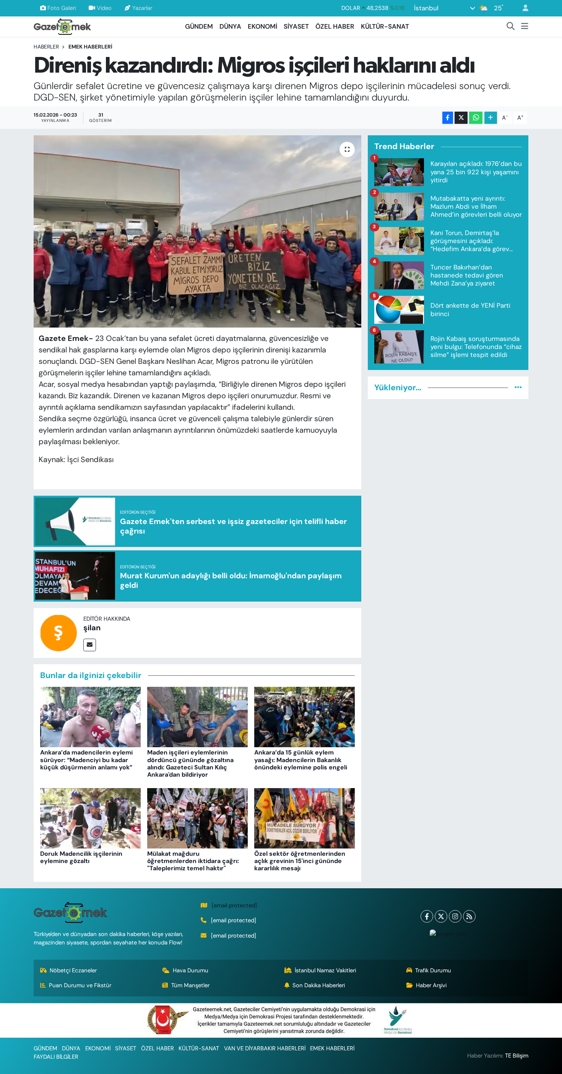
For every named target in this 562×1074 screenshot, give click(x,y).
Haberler (46, 46)
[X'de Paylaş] (461, 118)
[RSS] (469, 916)
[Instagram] (455, 916)
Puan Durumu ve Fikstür (80, 985)
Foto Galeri (61, 8)
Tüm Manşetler (190, 985)
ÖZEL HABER (334, 26)
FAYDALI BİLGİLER (56, 1057)
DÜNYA (230, 26)
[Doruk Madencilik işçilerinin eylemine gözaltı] (90, 817)
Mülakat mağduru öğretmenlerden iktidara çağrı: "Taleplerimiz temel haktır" (193, 861)
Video (104, 8)
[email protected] (234, 905)
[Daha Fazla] (490, 118)
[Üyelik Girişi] (522, 8)
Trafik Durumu (433, 970)
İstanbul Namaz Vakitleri (325, 970)
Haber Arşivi (431, 985)
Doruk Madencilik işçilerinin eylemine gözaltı (81, 857)
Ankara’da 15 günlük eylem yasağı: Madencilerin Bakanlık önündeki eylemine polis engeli (300, 759)
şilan (92, 628)
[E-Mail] (89, 645)
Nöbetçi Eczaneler (73, 970)
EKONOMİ (262, 26)
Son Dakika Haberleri (318, 985)
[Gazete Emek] (62, 25)
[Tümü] (518, 387)
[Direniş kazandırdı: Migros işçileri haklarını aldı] (197, 231)
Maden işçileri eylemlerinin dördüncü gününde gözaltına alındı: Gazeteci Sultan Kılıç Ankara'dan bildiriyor (190, 763)
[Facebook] (427, 916)
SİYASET (296, 26)
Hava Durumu (190, 970)
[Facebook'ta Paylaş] (447, 118)
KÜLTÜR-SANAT (385, 26)
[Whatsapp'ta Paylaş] (475, 118)
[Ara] (511, 27)
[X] (441, 916)
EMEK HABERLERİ (90, 46)
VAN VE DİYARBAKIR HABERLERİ (264, 1048)
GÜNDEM (199, 26)
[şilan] (58, 632)
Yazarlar (142, 8)
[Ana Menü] (524, 27)
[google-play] (448, 933)
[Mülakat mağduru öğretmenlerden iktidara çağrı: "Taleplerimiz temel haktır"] (197, 817)
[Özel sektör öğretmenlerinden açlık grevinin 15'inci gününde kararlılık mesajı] (304, 817)
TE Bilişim (516, 1055)
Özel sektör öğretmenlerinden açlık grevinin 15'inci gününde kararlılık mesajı (299, 861)
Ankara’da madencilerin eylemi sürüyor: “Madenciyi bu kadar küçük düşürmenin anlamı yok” (86, 759)
